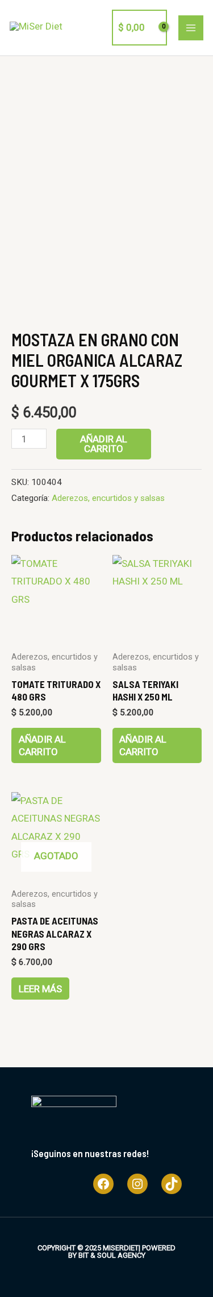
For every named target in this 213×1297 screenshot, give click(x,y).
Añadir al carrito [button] (42, 745)
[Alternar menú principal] (190, 27)
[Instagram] (137, 1184)
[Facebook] (103, 1184)
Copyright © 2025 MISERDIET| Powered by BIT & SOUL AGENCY (106, 1251)
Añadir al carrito (103, 443)
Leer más (40, 988)
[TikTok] (171, 1184)
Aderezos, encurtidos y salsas (108, 498)
